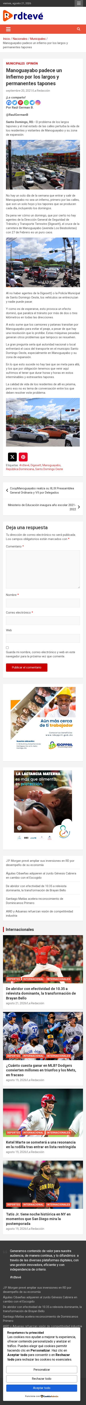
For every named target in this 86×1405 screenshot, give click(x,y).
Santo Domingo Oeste (49, 469)
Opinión (32, 63)
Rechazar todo (41, 1378)
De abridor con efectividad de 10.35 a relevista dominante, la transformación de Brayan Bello (41, 993)
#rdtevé (24, 465)
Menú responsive (79, 3)
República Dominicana (20, 469)
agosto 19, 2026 (16, 1080)
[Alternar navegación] (8, 29)
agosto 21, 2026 (16, 1003)
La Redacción (41, 90)
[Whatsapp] (26, 102)
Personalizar (42, 1369)
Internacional (33, 979)
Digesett (36, 465)
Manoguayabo (51, 465)
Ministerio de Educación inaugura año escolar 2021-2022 (42, 507)
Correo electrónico (19, 612)
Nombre (12, 595)
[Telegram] (32, 102)
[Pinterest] (20, 102)
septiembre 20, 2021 (19, 90)
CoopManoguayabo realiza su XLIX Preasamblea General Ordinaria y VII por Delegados (42, 490)
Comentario (15, 546)
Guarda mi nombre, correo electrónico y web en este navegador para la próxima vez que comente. (40, 654)
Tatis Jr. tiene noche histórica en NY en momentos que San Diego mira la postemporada (38, 1219)
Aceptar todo (41, 1388)
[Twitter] (14, 102)
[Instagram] (37, 102)
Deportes (13, 979)
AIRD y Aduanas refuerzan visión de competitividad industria (42, 1326)
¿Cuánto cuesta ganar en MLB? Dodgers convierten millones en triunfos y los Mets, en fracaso (41, 1070)
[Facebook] (8, 102)
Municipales (15, 63)
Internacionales (20, 929)
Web (9, 630)
